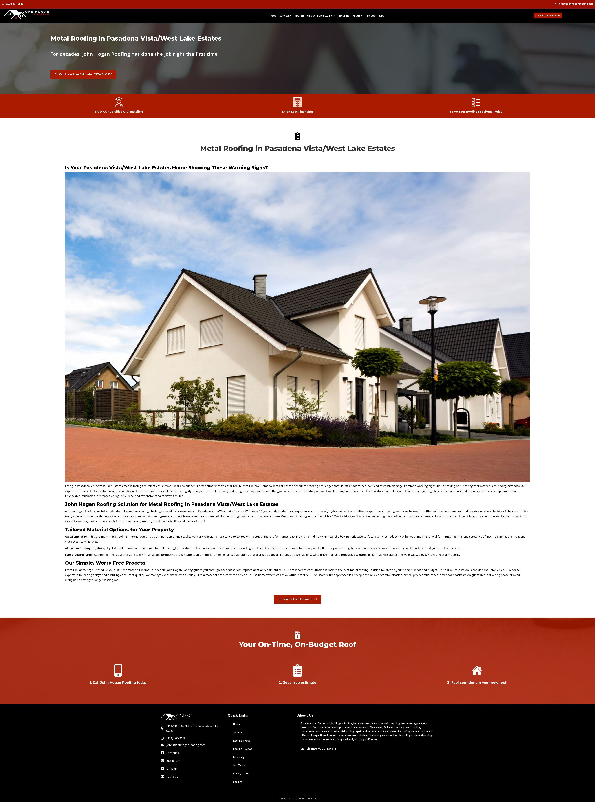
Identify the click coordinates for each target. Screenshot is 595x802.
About (356, 15)
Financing (343, 15)
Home (273, 15)
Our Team (239, 765)
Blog (381, 15)
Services (284, 15)
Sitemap (237, 781)
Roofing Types (303, 15)
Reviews (370, 15)
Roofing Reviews (242, 749)
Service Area (324, 15)
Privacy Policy (241, 773)
